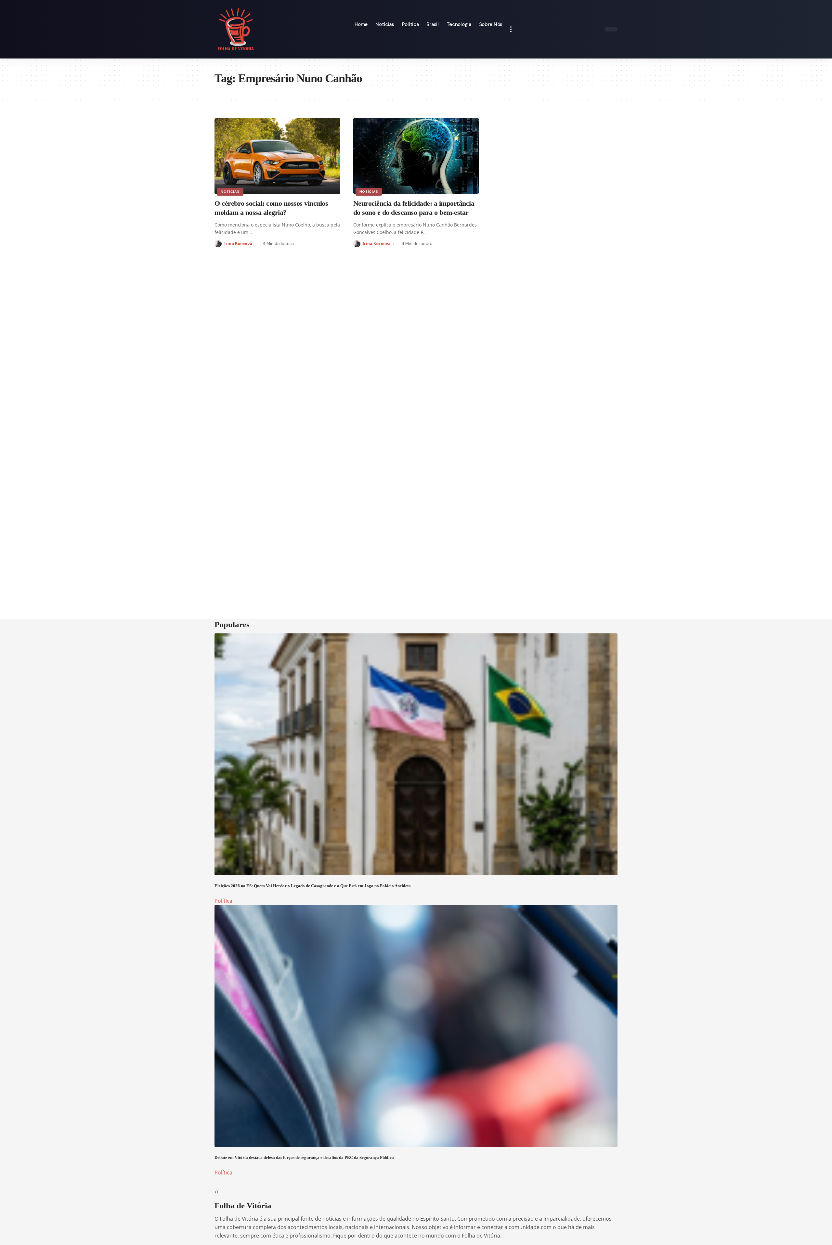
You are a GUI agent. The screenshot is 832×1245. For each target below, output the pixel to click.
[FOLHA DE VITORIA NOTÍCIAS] (235, 29)
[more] (510, 29)
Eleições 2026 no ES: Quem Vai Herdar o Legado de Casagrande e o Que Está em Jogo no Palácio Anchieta (312, 885)
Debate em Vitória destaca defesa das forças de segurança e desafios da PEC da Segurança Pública (304, 1157)
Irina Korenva (238, 243)
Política (223, 900)
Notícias (230, 191)
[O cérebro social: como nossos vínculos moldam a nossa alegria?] (277, 156)
